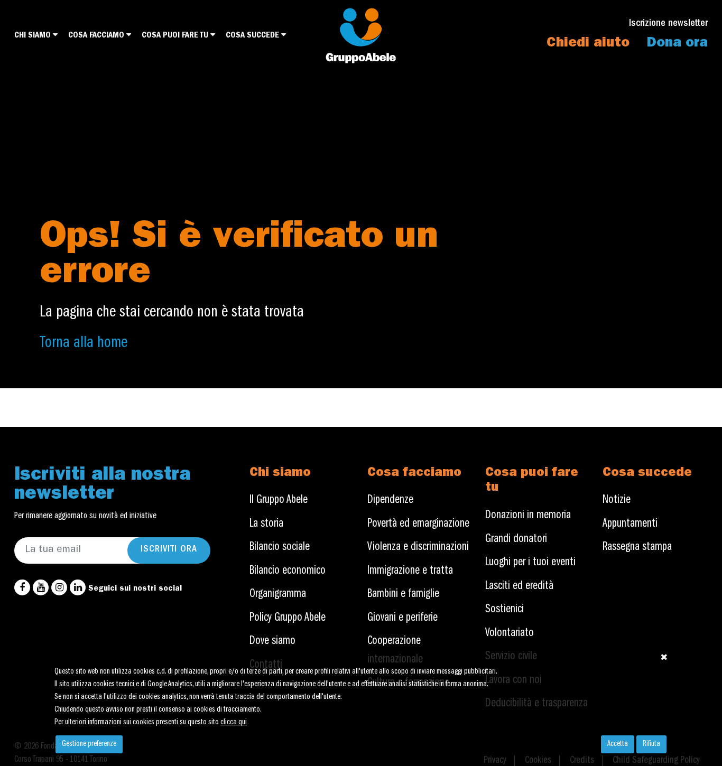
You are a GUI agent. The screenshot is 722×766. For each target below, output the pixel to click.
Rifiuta (651, 744)
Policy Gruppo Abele (287, 618)
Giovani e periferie (402, 618)
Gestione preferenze (89, 744)
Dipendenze (390, 500)
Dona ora (677, 44)
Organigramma (277, 594)
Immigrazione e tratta (410, 571)
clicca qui (233, 722)
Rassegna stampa (637, 547)
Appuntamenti (630, 524)
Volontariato (509, 634)
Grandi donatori (516, 540)
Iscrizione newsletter (668, 24)
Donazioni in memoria (528, 516)
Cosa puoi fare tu (176, 36)
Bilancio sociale (279, 547)
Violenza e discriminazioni (418, 547)
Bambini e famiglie (403, 594)
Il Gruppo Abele (278, 500)
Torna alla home (83, 343)
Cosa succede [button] (253, 36)
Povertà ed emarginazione (418, 524)
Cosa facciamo (97, 36)
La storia (266, 524)
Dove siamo (272, 642)
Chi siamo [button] (33, 36)
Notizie (617, 500)
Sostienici (504, 610)
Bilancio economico (287, 571)
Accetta (617, 744)
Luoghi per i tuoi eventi (530, 563)
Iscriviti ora (169, 550)
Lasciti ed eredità (519, 587)
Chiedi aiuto (588, 44)
